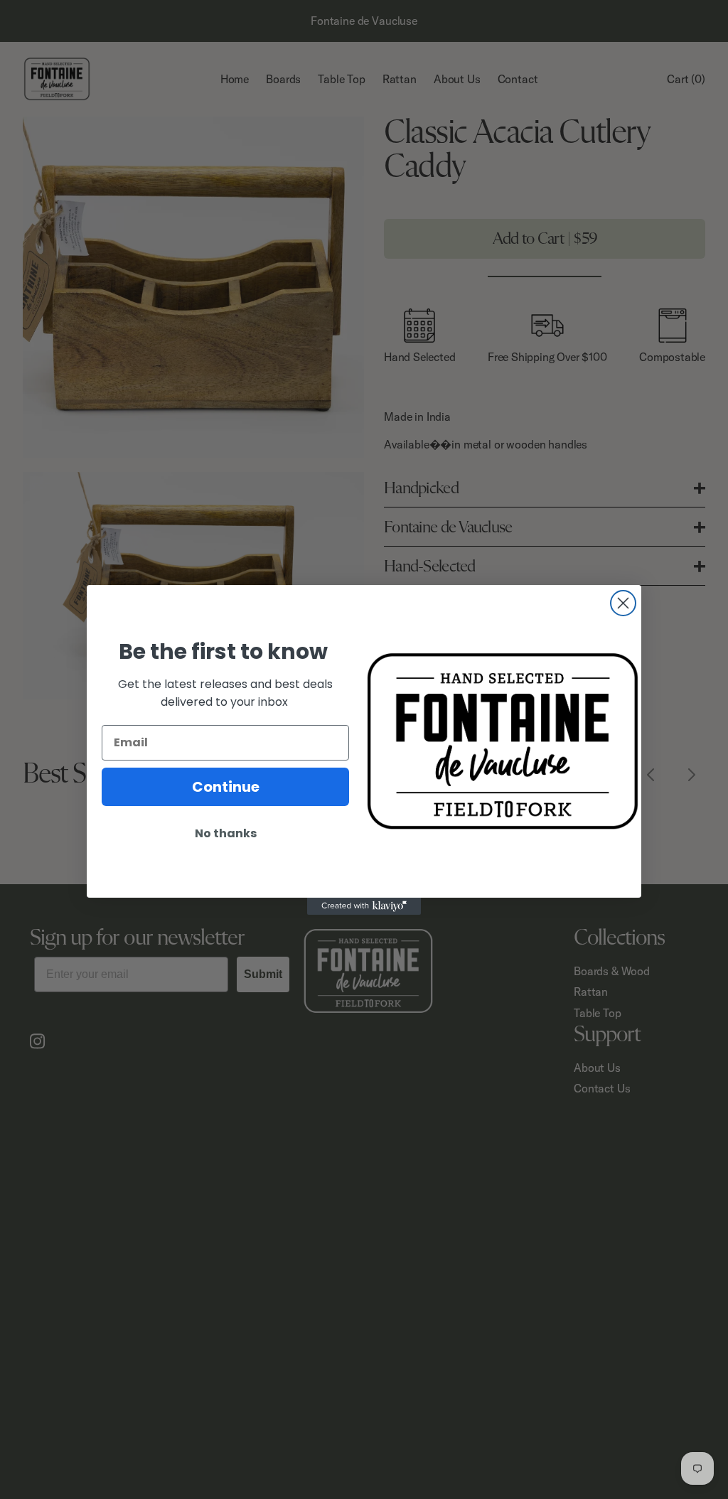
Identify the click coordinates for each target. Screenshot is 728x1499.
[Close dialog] (623, 603)
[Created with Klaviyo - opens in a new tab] (364, 906)
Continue (225, 787)
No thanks (226, 833)
